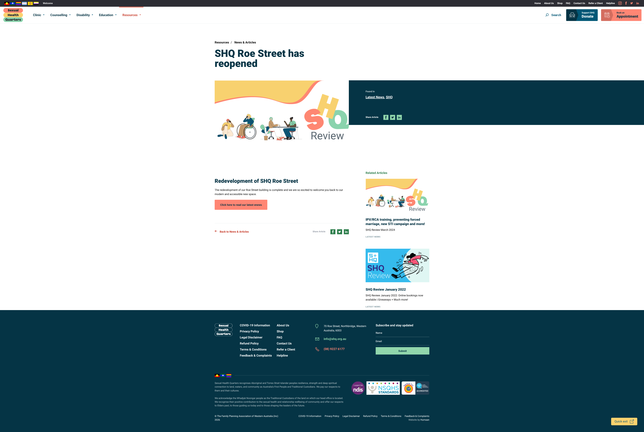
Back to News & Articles (234, 231)
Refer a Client (595, 3)
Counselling (58, 15)
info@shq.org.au (335, 339)
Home (537, 3)
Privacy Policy (249, 331)
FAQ (568, 3)
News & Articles (245, 42)
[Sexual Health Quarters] (13, 15)
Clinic (37, 15)
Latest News (375, 97)
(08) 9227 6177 (334, 349)
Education (106, 15)
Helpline (610, 3)
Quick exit (621, 421)
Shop (559, 3)
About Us (549, 3)
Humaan (424, 420)
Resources (130, 15)
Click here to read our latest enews (241, 206)
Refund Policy (249, 343)
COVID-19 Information (255, 325)
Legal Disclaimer (251, 337)
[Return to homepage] (223, 329)
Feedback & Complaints (256, 355)
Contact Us (579, 3)
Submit (402, 351)
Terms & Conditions (253, 349)
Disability (83, 15)
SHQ (389, 97)
